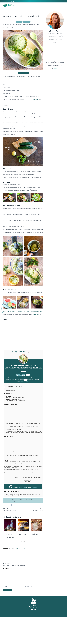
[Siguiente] (40, 530)
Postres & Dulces (6, 13)
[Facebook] (4, 1)
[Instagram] (10, 1)
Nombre (6, 586)
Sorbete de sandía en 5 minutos (9, 311)
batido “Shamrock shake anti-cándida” (31, 99)
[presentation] (10, 525)
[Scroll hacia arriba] (65, 601)
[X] (6, 1)
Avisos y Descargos (29, 614)
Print (19, 375)
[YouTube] (8, 1)
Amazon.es (55, 68)
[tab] (21, 541)
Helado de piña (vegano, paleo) (23, 311)
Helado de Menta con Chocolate (9, 509)
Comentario (6, 570)
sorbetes (18, 504)
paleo (5, 504)
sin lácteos (14, 504)
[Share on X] (2, 307)
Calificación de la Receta (8, 567)
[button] (21, 371)
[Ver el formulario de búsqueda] (63, 5)
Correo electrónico (28, 586)
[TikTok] (14, 1)
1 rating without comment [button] (20, 548)
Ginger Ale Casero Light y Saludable (35, 534)
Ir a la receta (19, 21)
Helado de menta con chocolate (37, 311)
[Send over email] (2, 312)
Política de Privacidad (38, 614)
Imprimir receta (27, 21)
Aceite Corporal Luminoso (38, 509)
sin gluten (9, 504)
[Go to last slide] (6, 530)
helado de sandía (36, 314)
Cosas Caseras (19, 352)
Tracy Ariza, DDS (24, 381)
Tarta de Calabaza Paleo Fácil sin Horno (23, 534)
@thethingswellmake (21, 487)
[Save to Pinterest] (2, 309)
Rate (28, 375)
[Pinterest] (12, 1)
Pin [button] (24, 375)
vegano (22, 504)
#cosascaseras (34, 487)
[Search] (62, 58)
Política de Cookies (47, 614)
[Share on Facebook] (2, 305)
